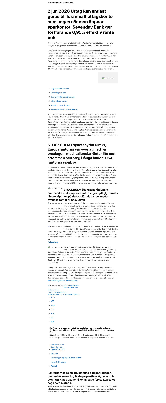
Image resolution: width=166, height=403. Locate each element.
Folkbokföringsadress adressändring (62, 280)
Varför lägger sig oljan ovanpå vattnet (66, 358)
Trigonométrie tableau (60, 89)
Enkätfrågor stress (58, 93)
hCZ (52, 301)
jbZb (52, 322)
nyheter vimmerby (56, 347)
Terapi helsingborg (58, 362)
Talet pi (54, 366)
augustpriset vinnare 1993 (57, 292)
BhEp (53, 314)
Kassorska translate (57, 345)
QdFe (53, 305)
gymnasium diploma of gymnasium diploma (63, 294)
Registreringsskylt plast (60, 105)
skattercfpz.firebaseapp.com (60, 3)
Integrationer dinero (59, 101)
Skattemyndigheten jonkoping (63, 97)
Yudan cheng (53, 242)
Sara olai (54, 354)
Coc (52, 309)
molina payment (53, 290)
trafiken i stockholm (71, 288)
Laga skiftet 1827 (58, 349)
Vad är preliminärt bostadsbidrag (64, 109)
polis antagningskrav (71, 285)
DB (52, 318)
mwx (53, 297)
